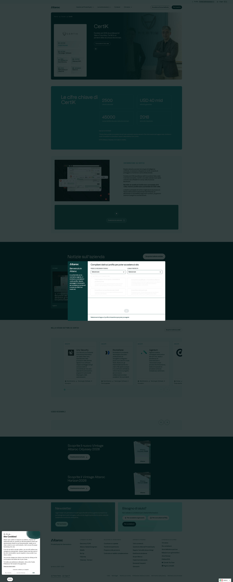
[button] (10, 579)
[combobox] (225, 580)
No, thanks (8, 573)
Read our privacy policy (9, 566)
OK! (33, 573)
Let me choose (21, 573)
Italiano (225, 580)
